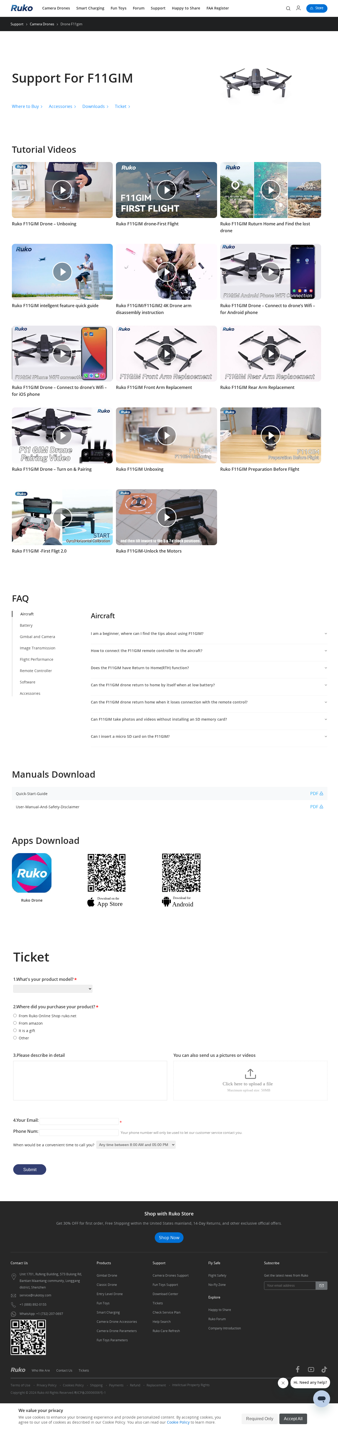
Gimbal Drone (107, 1275)
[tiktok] (324, 1371)
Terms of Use (20, 1385)
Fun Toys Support (165, 1284)
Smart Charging (90, 8)
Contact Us (64, 1370)
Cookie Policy (178, 1422)
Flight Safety (217, 1275)
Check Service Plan (166, 1312)
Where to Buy (25, 106)
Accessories (60, 106)
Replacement (156, 1385)
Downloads (93, 106)
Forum (138, 8)
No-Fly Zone (217, 1284)
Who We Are (41, 1370)
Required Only (259, 1418)
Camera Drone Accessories (117, 1321)
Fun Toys (118, 8)
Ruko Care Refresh (166, 1331)
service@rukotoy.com (35, 1295)
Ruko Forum (217, 1319)
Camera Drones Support (171, 1275)
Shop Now (169, 1237)
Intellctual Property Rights (191, 1385)
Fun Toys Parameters (112, 1340)
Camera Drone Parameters (117, 1331)
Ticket (120, 106)
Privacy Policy (47, 1385)
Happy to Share (186, 8)
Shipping (96, 1385)
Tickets (158, 1303)
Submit (29, 1169)
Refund (135, 1385)
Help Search (162, 1321)
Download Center (165, 1294)
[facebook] (297, 1372)
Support (158, 8)
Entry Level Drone (110, 1294)
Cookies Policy (73, 1385)
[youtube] (311, 1372)
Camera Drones (56, 8)
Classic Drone (107, 1284)
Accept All (293, 1418)
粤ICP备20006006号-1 (90, 1392)
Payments (116, 1385)
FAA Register (217, 8)
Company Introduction (224, 1328)
